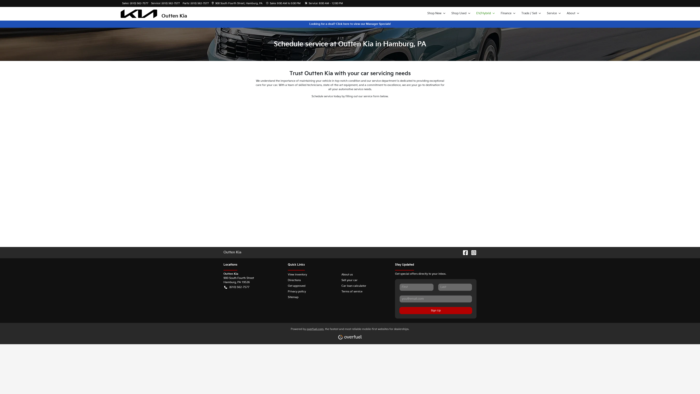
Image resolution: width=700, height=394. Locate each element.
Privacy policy (297, 291)
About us (347, 274)
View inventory (297, 274)
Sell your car (349, 280)
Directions (294, 280)
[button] (237, 3)
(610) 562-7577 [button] (239, 287)
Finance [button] (506, 13)
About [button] (571, 13)
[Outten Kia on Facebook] (464, 253)
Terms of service (351, 291)
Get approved (296, 286)
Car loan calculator (353, 286)
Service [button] (552, 13)
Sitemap (293, 297)
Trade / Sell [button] (529, 13)
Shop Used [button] (458, 13)
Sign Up (436, 310)
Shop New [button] (434, 13)
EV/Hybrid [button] (483, 13)
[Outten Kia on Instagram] (472, 253)
